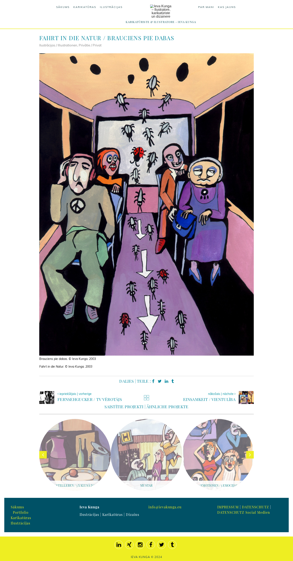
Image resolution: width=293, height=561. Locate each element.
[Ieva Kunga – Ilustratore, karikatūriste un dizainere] (161, 11)
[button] (9, 551)
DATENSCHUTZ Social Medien (243, 512)
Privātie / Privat (90, 45)
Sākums (62, 7)
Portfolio (21, 512)
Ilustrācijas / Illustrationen (58, 45)
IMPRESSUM (228, 507)
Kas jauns (227, 7)
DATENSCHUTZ (255, 507)
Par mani (206, 7)
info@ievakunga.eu (164, 507)
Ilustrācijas (111, 7)
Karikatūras (84, 7)
